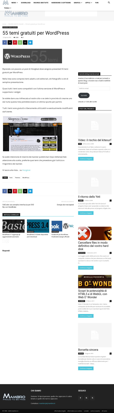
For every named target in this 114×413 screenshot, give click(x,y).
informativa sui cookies (74, 411)
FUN (96, 3)
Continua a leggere (86, 159)
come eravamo (95, 411)
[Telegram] (30, 42)
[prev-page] (3, 241)
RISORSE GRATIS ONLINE (15, 24)
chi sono (104, 411)
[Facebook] (4, 42)
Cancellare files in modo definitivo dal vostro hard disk (93, 246)
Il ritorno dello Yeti (89, 196)
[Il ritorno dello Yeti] (95, 182)
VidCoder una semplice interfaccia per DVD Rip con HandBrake (18, 206)
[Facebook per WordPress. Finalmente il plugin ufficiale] (63, 226)
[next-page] (7, 241)
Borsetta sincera (88, 349)
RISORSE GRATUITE (41, 3)
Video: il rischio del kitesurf (94, 140)
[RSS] (86, 398)
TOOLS (6, 8)
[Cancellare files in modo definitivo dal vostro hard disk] (95, 233)
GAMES (81, 200)
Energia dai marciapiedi (65, 205)
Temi (10, 177)
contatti (86, 411)
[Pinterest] (15, 42)
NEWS (13, 3)
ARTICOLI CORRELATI (11, 215)
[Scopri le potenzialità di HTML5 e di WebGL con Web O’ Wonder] (95, 281)
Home (4, 24)
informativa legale (60, 411)
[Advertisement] (71, 13)
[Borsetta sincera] (95, 335)
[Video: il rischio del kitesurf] (95, 125)
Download (6, 231)
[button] (109, 3)
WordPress (25, 177)
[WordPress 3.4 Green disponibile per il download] (38, 226)
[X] (10, 42)
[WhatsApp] (20, 42)
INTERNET (81, 301)
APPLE (87, 3)
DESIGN (81, 353)
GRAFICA (77, 3)
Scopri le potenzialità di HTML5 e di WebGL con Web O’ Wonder (92, 294)
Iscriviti (84, 95)
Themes (17, 177)
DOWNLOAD (26, 3)
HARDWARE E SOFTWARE (61, 3)
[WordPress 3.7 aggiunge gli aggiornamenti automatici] (13, 226)
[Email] (25, 42)
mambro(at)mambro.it (47, 403)
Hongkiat (26, 170)
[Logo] (5, 2)
